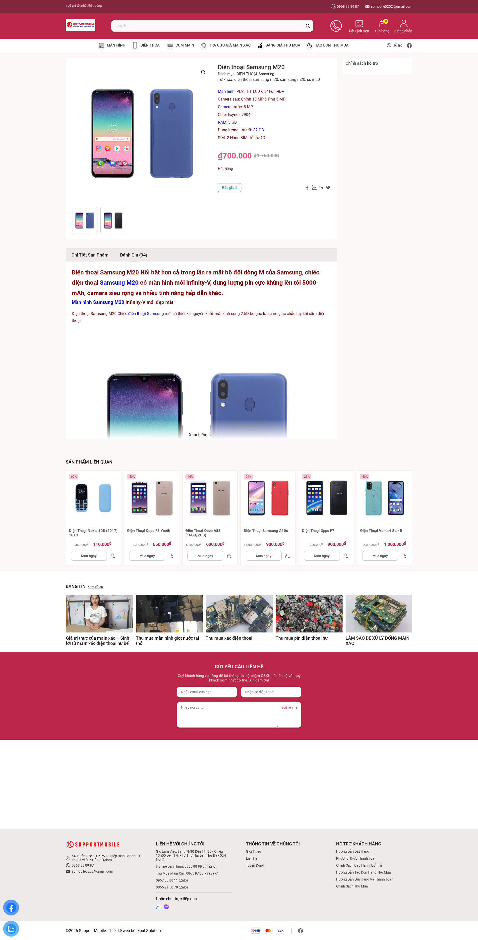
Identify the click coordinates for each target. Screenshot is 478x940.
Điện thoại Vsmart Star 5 (381, 530)
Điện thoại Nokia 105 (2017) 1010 (93, 532)
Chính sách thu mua (352, 886)
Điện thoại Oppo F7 (318, 530)
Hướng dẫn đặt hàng (352, 851)
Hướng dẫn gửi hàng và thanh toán (364, 879)
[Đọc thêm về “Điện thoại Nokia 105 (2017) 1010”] (111, 556)
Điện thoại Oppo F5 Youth (148, 530)
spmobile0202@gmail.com (92, 871)
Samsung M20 (119, 282)
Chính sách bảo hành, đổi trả (359, 865)
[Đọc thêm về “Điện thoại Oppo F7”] (344, 556)
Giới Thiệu (253, 851)
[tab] (90, 254)
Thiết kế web (119, 930)
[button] (203, 72)
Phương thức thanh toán (356, 858)
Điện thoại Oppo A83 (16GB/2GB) (203, 532)
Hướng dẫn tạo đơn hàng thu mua (363, 872)
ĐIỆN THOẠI (247, 74)
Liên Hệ (251, 858)
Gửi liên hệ (289, 707)
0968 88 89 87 (83, 865)
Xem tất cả (95, 587)
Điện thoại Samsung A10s (266, 530)
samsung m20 (292, 79)
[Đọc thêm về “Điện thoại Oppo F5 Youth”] (169, 556)
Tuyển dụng (255, 865)
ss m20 (313, 79)
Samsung (266, 74)
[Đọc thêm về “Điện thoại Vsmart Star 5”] (402, 556)
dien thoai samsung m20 (256, 79)
